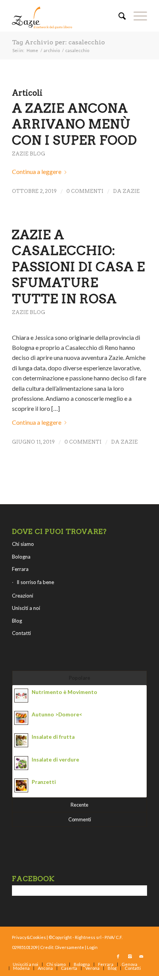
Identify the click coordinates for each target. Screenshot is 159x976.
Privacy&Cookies (29, 937)
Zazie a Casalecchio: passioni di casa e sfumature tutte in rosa (78, 266)
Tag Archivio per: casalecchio (58, 42)
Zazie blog (28, 154)
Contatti (21, 633)
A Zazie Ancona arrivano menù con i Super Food (74, 124)
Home (32, 50)
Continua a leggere (36, 171)
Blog (17, 621)
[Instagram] (129, 956)
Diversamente (69, 947)
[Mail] (141, 956)
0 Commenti (84, 191)
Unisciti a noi (26, 608)
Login (92, 947)
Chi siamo (23, 544)
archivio (52, 50)
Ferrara (20, 569)
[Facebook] (118, 956)
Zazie (131, 191)
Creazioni (22, 596)
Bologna (21, 557)
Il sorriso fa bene (35, 582)
